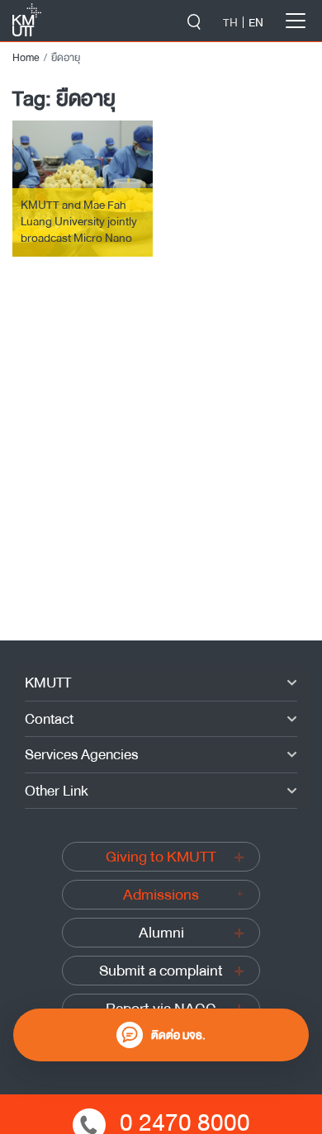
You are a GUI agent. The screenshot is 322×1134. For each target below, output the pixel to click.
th (230, 22)
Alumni (161, 932)
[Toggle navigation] (295, 20)
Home (26, 58)
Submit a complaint (161, 970)
